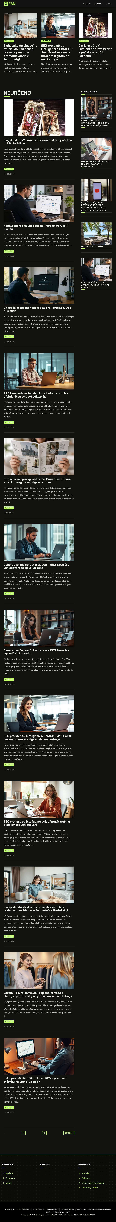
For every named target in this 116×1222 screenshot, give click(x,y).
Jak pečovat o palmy (92, 246)
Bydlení (86, 4)
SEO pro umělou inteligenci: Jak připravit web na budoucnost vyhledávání (37, 823)
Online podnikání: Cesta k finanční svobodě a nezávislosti (95, 164)
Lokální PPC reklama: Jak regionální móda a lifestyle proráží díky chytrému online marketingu (38, 994)
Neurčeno (98, 4)
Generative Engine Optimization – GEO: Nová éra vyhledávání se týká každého (36, 566)
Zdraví (109, 4)
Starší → (69, 1133)
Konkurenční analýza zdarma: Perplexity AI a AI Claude (36, 227)
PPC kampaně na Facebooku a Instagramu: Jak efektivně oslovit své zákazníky (36, 395)
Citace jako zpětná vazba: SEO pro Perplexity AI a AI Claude (37, 309)
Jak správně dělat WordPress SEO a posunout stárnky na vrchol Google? (35, 1080)
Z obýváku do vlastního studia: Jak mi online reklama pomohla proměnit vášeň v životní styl (20, 52)
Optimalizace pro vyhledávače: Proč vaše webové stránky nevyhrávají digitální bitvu (37, 480)
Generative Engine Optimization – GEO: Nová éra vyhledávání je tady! (36, 651)
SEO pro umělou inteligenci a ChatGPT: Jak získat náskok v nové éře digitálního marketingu (57, 52)
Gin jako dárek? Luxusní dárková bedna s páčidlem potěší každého (95, 51)
